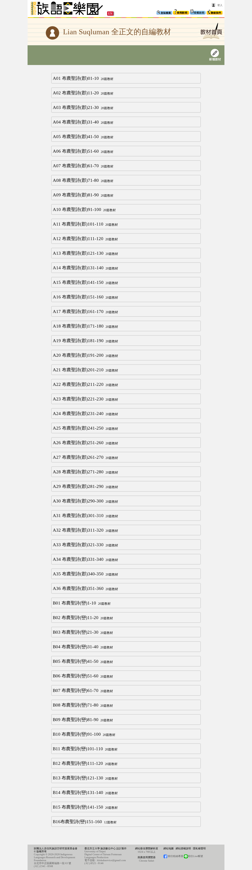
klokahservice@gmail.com (111, 860)
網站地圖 (168, 848)
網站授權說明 (183, 848)
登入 (219, 5)
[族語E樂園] (67, 15)
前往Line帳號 (195, 856)
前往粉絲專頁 (175, 856)
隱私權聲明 (199, 848)
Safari (151, 860)
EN (110, 13)
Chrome (143, 860)
